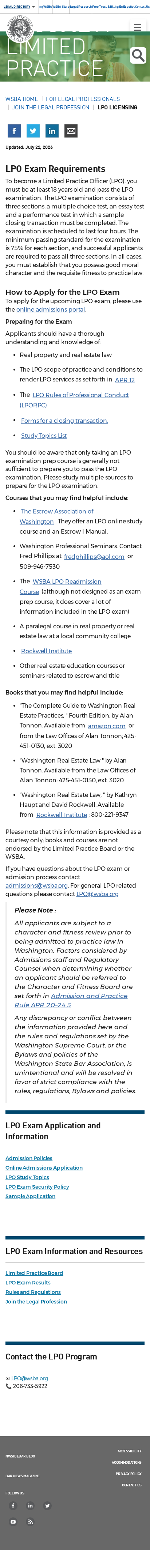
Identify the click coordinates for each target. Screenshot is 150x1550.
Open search (138, 55)
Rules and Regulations (33, 1292)
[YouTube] (13, 1522)
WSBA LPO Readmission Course (61, 586)
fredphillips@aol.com (94, 556)
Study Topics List (44, 435)
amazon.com (107, 726)
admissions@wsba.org (36, 885)
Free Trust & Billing (105, 6)
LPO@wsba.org (97, 894)
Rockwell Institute (46, 651)
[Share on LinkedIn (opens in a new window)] (52, 131)
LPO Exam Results (27, 1282)
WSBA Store (60, 6)
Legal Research (81, 6)
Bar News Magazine (22, 1476)
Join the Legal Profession (51, 107)
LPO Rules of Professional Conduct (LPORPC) (74, 400)
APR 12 (124, 380)
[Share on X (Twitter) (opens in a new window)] (33, 131)
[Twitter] (48, 1506)
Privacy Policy (129, 1473)
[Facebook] (13, 1506)
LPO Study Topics (27, 1177)
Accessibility (130, 1451)
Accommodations (127, 1462)
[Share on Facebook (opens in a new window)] (14, 131)
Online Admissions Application (44, 1168)
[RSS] (31, 1522)
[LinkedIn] (31, 1506)
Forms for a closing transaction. (64, 420)
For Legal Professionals (82, 98)
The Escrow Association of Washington (56, 516)
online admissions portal (51, 309)
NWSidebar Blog (20, 1456)
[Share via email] (71, 131)
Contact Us (142, 6)
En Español (126, 6)
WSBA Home (21, 98)
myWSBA (45, 6)
